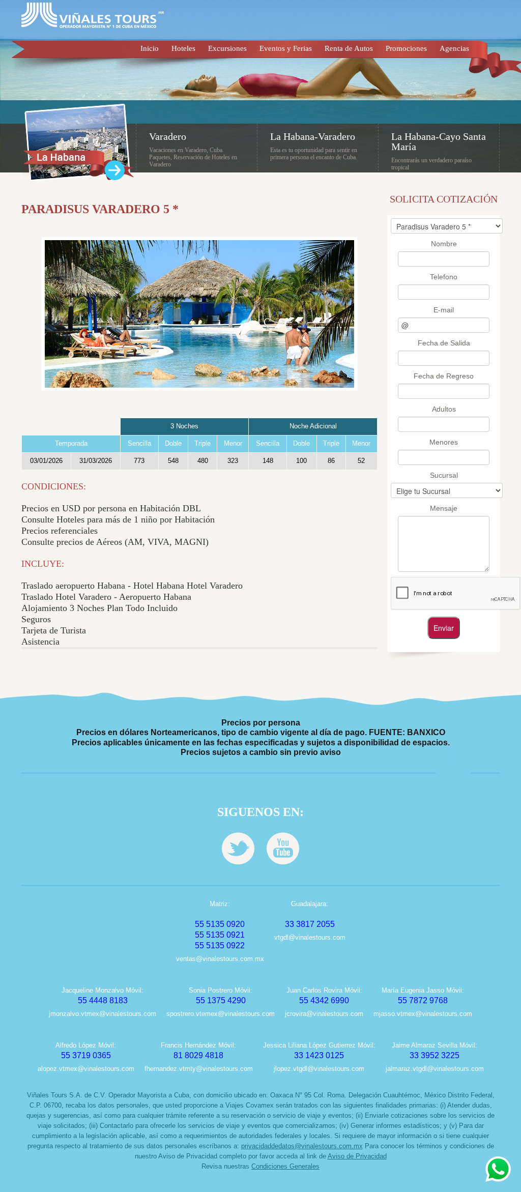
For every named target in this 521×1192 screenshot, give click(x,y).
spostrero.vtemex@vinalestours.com (220, 1013)
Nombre (444, 244)
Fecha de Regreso (444, 376)
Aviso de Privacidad (357, 1156)
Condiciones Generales (285, 1166)
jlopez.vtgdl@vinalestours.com (319, 1068)
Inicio (149, 48)
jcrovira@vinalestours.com (324, 1013)
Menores (443, 442)
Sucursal (444, 475)
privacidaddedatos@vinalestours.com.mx (302, 1146)
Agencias (454, 48)
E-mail (443, 310)
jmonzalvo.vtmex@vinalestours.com (102, 1013)
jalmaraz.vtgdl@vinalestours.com (435, 1068)
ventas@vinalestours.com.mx (220, 959)
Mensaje (443, 508)
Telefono (443, 277)
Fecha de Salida (444, 343)
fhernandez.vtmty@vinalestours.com (198, 1068)
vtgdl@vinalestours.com (309, 937)
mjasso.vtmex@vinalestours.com (422, 1013)
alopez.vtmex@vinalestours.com (86, 1068)
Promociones (406, 48)
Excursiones (227, 48)
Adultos (444, 409)
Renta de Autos (349, 48)
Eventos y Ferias (285, 48)
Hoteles (183, 48)
